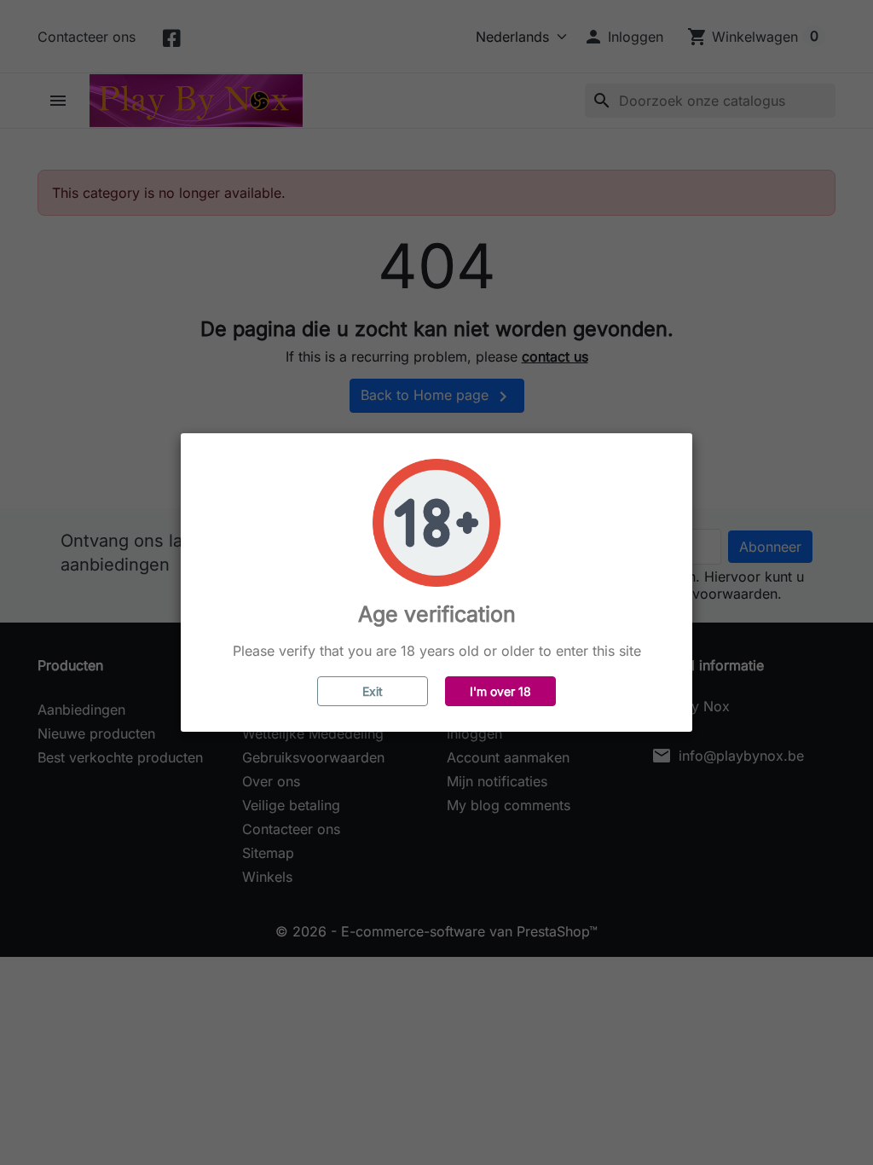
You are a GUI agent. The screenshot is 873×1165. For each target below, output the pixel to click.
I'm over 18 (500, 691)
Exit (372, 691)
